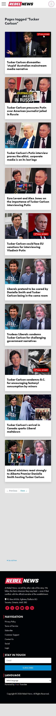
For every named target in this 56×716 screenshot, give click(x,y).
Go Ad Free (12, 560)
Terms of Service (11, 626)
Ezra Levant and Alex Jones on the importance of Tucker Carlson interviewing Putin (28, 202)
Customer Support (12, 634)
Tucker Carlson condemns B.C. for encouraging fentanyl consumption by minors (26, 383)
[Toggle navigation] (4, 4)
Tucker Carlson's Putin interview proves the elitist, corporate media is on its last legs (27, 156)
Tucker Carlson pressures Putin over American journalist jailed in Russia (27, 111)
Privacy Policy (10, 621)
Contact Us (9, 639)
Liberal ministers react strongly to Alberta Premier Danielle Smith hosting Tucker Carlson (27, 474)
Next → (23, 490)
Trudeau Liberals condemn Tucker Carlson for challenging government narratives (26, 337)
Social (7, 643)
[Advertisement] (28, 530)
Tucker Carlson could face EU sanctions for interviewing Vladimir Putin (25, 247)
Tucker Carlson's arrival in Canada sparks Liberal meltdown (23, 428)
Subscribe (9, 630)
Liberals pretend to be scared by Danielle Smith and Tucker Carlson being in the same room (27, 292)
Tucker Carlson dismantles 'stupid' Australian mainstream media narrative (27, 65)
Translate (23, 684)
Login (7, 648)
